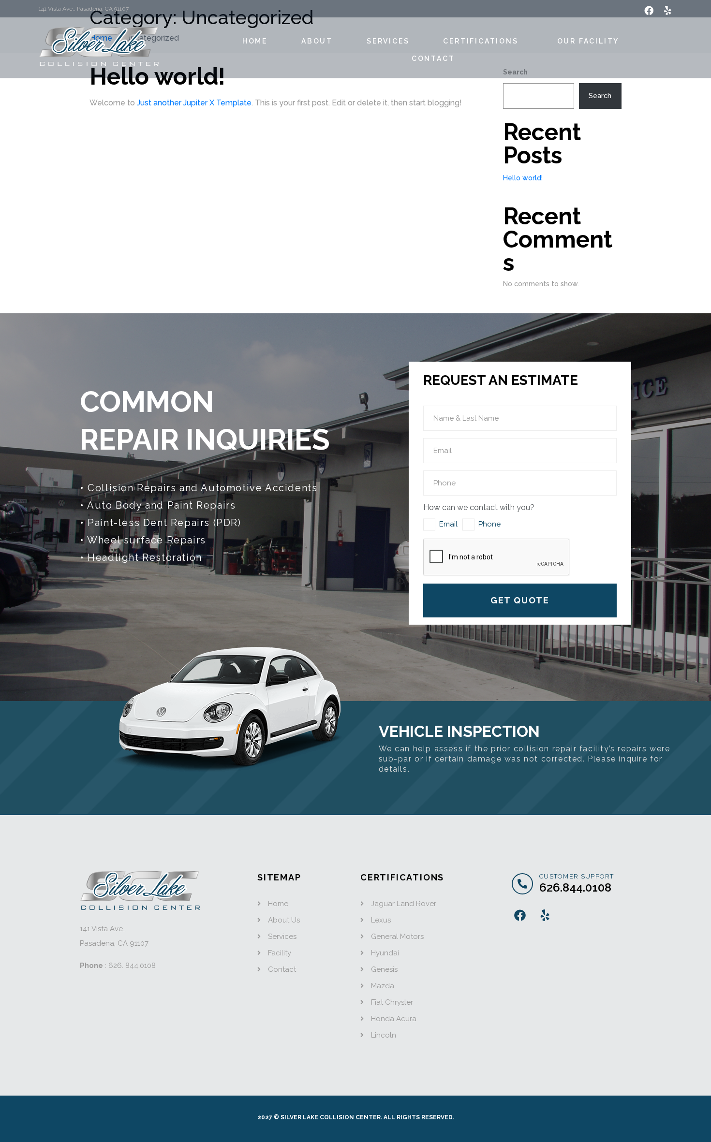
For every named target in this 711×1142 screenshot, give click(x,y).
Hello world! (523, 178)
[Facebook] (648, 10)
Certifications (480, 41)
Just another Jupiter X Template (194, 102)
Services (388, 41)
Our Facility (588, 41)
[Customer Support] (522, 883)
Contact (433, 58)
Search (600, 96)
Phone (489, 524)
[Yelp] (667, 10)
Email (448, 524)
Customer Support (576, 876)
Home (254, 41)
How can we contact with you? (478, 507)
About (317, 41)
